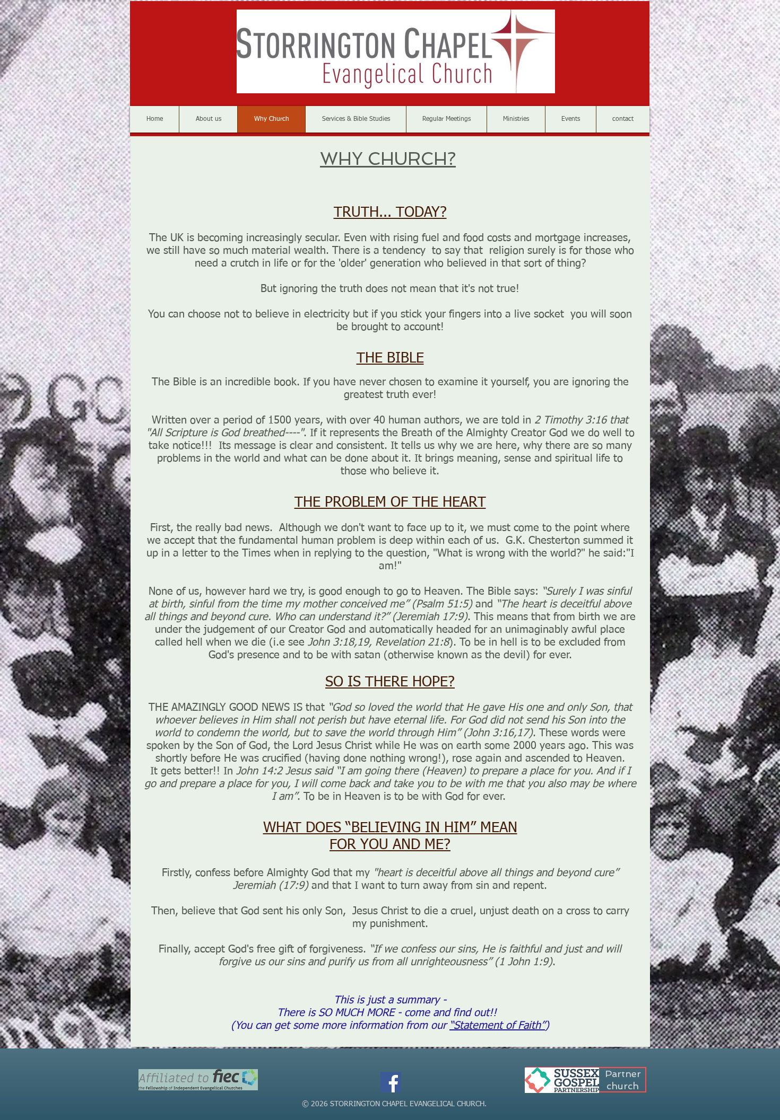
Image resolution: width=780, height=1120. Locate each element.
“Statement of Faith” (497, 1025)
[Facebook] (390, 1082)
